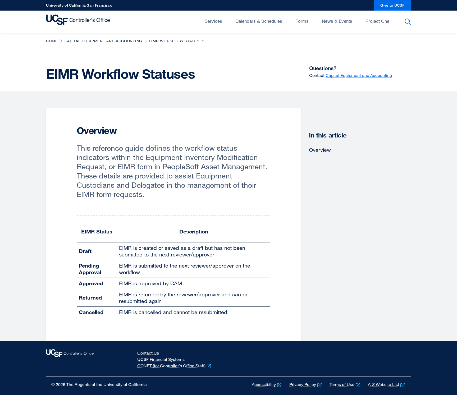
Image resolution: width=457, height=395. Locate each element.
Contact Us (148, 353)
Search (409, 22)
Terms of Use (345, 384)
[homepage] (79, 21)
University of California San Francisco (79, 7)
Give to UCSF (395, 7)
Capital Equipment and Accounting (103, 41)
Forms (302, 21)
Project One (377, 21)
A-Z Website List (387, 384)
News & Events (337, 21)
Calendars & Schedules (258, 21)
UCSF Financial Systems (161, 359)
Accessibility (267, 384)
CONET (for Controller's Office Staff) (174, 365)
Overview (320, 150)
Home (52, 41)
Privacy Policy (306, 384)
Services (213, 21)
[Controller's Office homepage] (82, 358)
